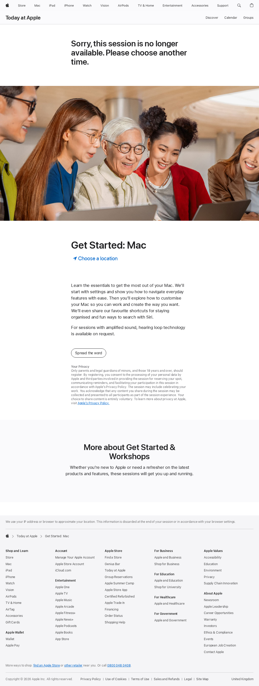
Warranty (210, 619)
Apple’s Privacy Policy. (94, 403)
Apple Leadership (216, 606)
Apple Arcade (64, 606)
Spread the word (88, 353)
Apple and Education (168, 580)
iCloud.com (63, 570)
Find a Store (113, 557)
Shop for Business (166, 564)
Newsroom (211, 600)
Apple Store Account (69, 564)
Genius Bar (112, 564)
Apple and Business (167, 557)
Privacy (209, 577)
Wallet (10, 639)
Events (208, 639)
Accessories (14, 616)
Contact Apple (214, 652)
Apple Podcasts (66, 626)
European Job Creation (220, 645)
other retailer (73, 665)
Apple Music (63, 600)
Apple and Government (170, 620)
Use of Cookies (115, 679)
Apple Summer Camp (119, 583)
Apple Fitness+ (65, 613)
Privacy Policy (90, 679)
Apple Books (64, 632)
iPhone (10, 577)
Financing (111, 609)
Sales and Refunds (167, 679)
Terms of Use (140, 679)
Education (211, 564)
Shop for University (167, 587)
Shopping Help (115, 622)
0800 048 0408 (119, 665)
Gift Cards (13, 622)
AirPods (11, 596)
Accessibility (212, 557)
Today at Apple (23, 18)
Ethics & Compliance (218, 632)
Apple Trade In (115, 603)
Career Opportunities (218, 613)
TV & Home (13, 603)
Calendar (230, 18)
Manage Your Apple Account (75, 557)
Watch (10, 583)
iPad (9, 570)
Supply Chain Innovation (221, 583)
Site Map (202, 679)
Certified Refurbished (119, 596)
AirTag (10, 609)
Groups (248, 18)
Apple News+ (64, 619)
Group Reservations (119, 577)
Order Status (114, 616)
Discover (212, 18)
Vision (10, 590)
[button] (239, 5)
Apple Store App (116, 590)
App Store (62, 639)
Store (9, 557)
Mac (9, 564)
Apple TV (61, 593)
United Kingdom (242, 679)
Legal (188, 679)
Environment (213, 570)
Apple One (62, 587)
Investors (210, 626)
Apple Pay (13, 645)
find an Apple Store (46, 665)
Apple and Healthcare (169, 603)
